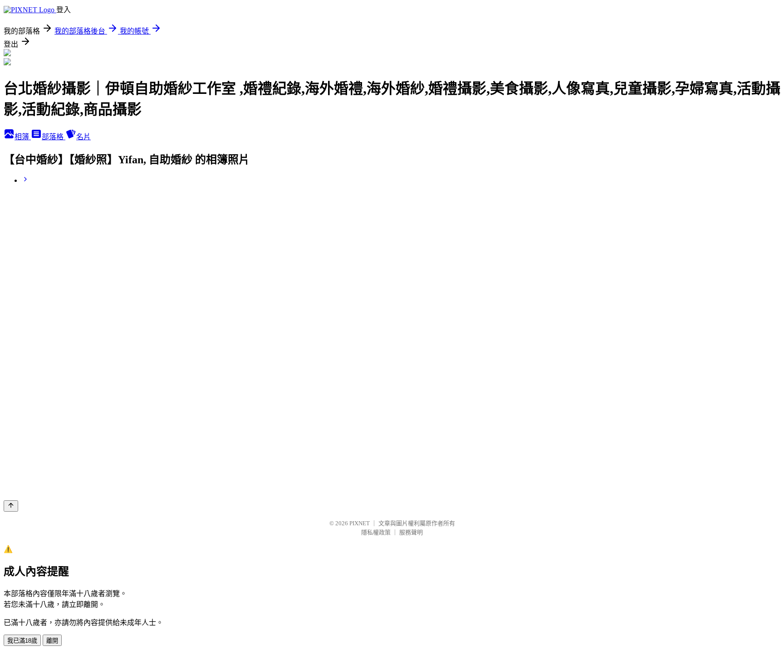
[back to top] (11, 506)
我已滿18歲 (22, 640)
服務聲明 (411, 532)
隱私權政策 (376, 532)
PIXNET (359, 523)
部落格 (53, 137)
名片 (83, 137)
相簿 (23, 137)
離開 (52, 640)
